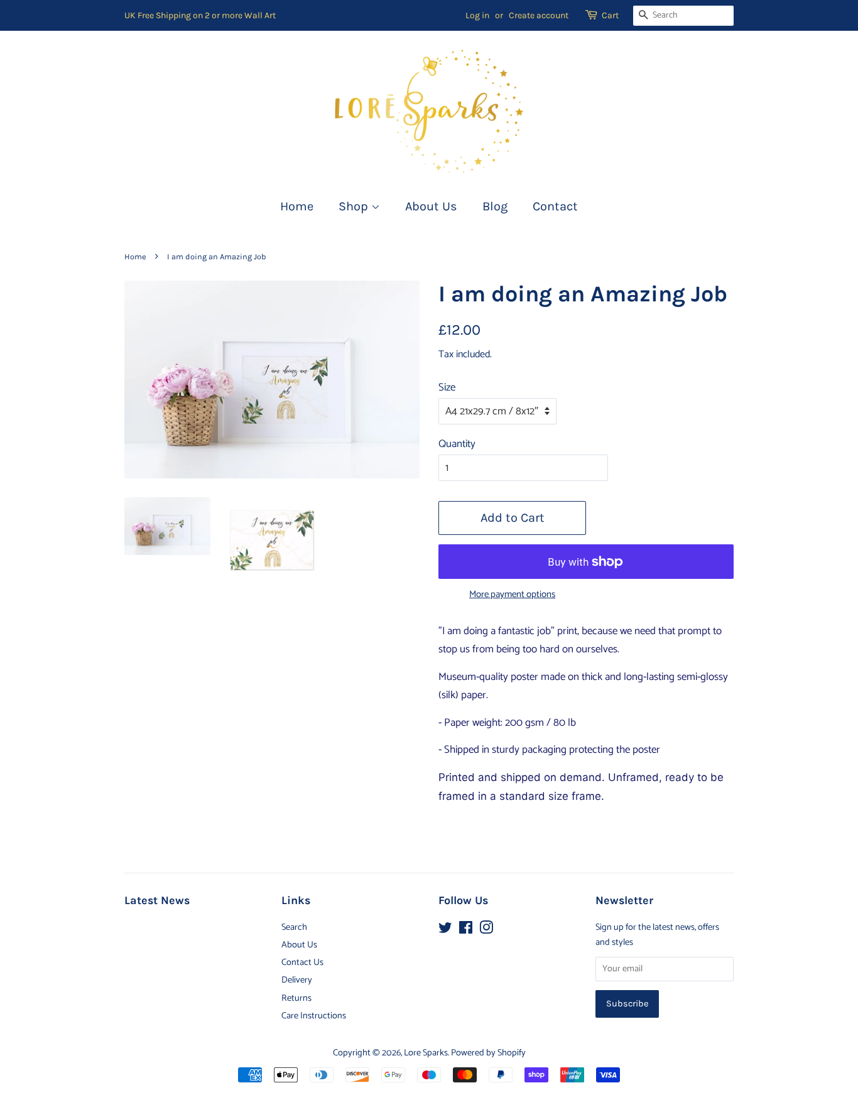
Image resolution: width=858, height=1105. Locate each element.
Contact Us (302, 962)
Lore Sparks (426, 1052)
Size (446, 387)
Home (296, 206)
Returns (296, 998)
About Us (431, 206)
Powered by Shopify (488, 1052)
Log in (477, 15)
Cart (610, 15)
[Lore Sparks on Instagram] (486, 930)
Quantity (456, 444)
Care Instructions (313, 1015)
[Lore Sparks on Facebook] (466, 930)
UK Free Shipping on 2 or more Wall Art (200, 15)
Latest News (157, 900)
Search (294, 927)
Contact (555, 206)
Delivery (296, 980)
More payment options (512, 594)
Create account (538, 15)
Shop (355, 206)
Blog (495, 206)
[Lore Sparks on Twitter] (445, 930)
